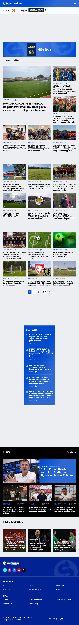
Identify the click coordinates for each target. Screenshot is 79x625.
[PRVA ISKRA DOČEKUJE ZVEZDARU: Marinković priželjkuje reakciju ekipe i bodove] (39, 240)
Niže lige (6, 100)
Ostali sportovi (35, 589)
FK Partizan (45, 466)
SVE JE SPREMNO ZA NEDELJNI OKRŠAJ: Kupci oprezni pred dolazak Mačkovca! (39, 186)
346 (44, 292)
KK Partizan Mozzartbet (33, 540)
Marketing (33, 604)
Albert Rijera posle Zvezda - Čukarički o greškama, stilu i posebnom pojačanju (40, 509)
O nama (6, 600)
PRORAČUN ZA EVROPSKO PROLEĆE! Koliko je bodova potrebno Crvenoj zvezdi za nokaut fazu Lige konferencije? (15, 546)
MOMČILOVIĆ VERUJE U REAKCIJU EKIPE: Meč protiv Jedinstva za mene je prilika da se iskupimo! (39, 148)
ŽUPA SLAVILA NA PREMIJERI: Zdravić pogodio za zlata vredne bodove (13, 283)
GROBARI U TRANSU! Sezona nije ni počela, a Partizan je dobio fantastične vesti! (38, 547)
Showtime (60, 585)
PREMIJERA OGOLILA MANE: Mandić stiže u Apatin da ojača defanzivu (63, 254)
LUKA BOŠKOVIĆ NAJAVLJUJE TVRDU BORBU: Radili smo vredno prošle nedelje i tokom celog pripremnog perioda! (64, 148)
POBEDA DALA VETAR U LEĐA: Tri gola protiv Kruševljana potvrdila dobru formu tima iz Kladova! (14, 148)
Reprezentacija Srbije (60, 504)
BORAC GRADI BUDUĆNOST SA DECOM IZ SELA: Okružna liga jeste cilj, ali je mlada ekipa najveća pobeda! (64, 187)
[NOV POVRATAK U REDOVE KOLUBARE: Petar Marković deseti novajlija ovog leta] (64, 268)
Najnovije (6, 10)
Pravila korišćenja (36, 600)
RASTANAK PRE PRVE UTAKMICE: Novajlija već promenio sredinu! (12, 215)
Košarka (6, 589)
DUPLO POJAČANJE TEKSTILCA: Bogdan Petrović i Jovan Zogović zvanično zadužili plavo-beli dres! (25, 107)
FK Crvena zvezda (32, 504)
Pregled (7, 60)
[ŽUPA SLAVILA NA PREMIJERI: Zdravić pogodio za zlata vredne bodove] (14, 268)
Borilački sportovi (6, 504)
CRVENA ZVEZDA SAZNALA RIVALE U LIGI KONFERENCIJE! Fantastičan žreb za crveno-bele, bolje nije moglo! (39, 380)
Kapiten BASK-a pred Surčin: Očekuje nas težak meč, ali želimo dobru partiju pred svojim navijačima (39, 216)
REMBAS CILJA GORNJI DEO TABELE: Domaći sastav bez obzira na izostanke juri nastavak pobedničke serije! (64, 119)
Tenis (31, 585)
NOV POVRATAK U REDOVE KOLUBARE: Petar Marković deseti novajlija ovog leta (63, 283)
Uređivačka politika (63, 600)
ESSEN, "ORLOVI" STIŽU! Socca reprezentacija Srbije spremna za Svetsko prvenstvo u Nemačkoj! (14, 255)
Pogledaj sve (71, 452)
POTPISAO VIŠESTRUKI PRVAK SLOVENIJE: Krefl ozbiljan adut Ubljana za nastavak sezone (39, 283)
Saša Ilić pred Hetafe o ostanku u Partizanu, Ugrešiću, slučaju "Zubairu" (57, 472)
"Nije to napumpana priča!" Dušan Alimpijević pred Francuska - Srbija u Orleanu (65, 509)
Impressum (7, 604)
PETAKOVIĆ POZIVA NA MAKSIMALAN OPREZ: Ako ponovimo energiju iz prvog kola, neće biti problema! (13, 187)
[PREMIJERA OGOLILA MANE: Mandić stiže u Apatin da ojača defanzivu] (64, 240)
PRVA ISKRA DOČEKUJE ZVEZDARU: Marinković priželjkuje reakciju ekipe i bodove (38, 255)
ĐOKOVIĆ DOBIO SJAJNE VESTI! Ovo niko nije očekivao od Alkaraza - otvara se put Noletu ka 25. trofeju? (63, 546)
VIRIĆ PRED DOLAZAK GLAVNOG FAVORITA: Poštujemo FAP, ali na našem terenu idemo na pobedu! (64, 216)
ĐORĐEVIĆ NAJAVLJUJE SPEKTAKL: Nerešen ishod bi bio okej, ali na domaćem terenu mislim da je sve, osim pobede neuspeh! (64, 89)
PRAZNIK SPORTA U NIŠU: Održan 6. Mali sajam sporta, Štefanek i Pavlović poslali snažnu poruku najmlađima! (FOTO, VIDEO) (41, 395)
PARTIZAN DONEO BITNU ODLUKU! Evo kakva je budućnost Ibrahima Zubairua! (40, 367)
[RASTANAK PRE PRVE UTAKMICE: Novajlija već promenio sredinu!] (14, 200)
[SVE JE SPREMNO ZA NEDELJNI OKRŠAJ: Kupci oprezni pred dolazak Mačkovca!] (39, 172)
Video (16, 60)
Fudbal (5, 585)
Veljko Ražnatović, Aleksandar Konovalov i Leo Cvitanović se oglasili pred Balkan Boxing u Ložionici (15, 510)
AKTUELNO (57, 539)
